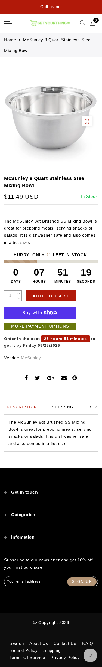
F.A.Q (87, 643)
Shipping (52, 650)
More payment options (40, 326)
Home (10, 39)
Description (22, 407)
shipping (62, 407)
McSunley (31, 357)
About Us (38, 643)
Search (17, 643)
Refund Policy (24, 650)
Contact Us (65, 643)
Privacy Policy (65, 657)
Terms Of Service (27, 657)
